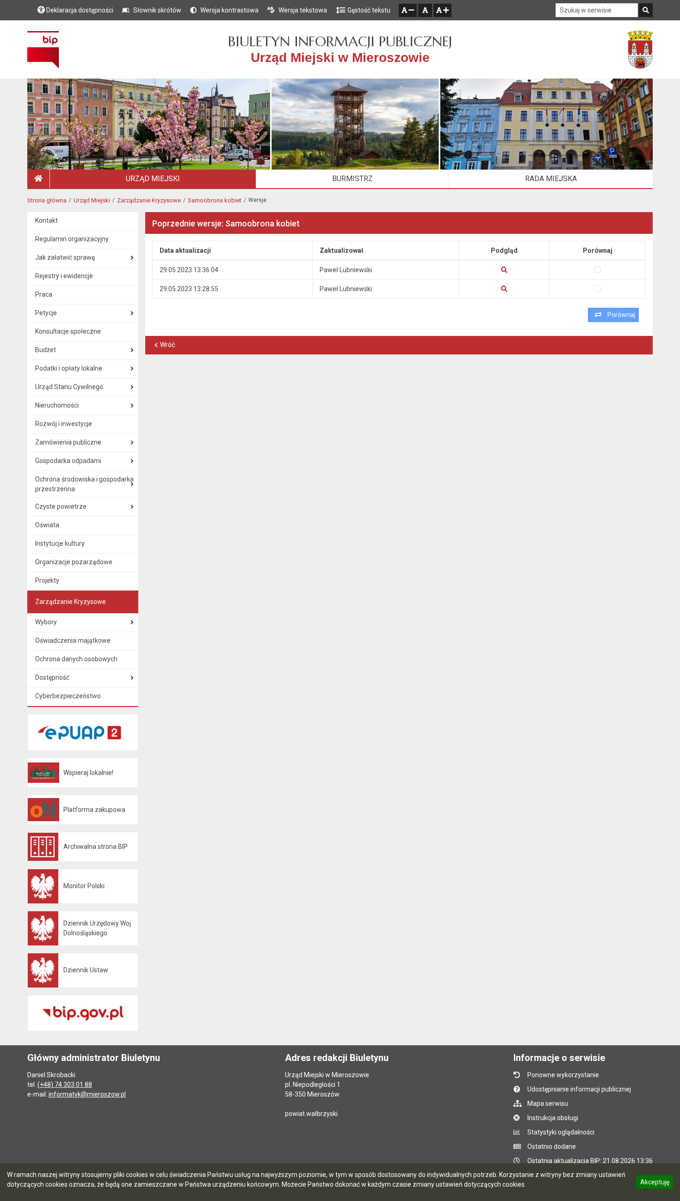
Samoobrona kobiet (214, 200)
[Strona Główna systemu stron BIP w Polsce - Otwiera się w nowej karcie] (43, 49)
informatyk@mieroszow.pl (87, 1094)
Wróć (167, 344)
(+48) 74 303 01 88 (64, 1084)
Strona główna (47, 200)
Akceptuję (654, 1183)
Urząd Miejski (92, 200)
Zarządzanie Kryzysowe (149, 200)
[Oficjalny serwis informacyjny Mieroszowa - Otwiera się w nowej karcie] (640, 49)
